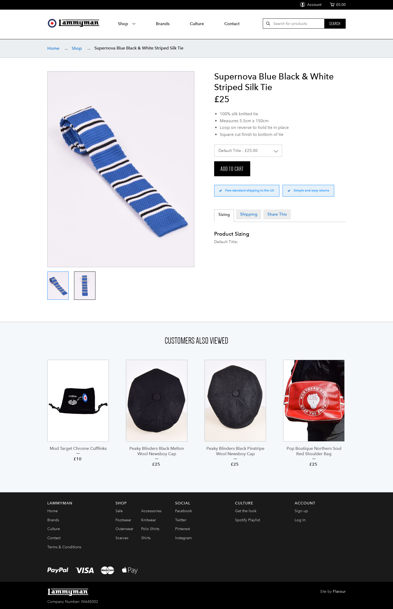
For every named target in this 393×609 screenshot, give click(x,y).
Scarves (121, 538)
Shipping (248, 214)
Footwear (123, 520)
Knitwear (148, 520)
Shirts (146, 538)
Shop (123, 23)
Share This (277, 214)
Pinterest (182, 529)
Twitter (180, 520)
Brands (162, 23)
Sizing (224, 214)
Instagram (183, 538)
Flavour (339, 591)
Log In (300, 520)
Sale (119, 511)
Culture (197, 23)
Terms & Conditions (64, 547)
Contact (232, 23)
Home (53, 48)
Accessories (151, 511)
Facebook (183, 511)
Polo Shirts (150, 529)
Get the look (245, 511)
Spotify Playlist (247, 520)
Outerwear (124, 529)
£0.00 (341, 4)
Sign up (301, 511)
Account (313, 4)
